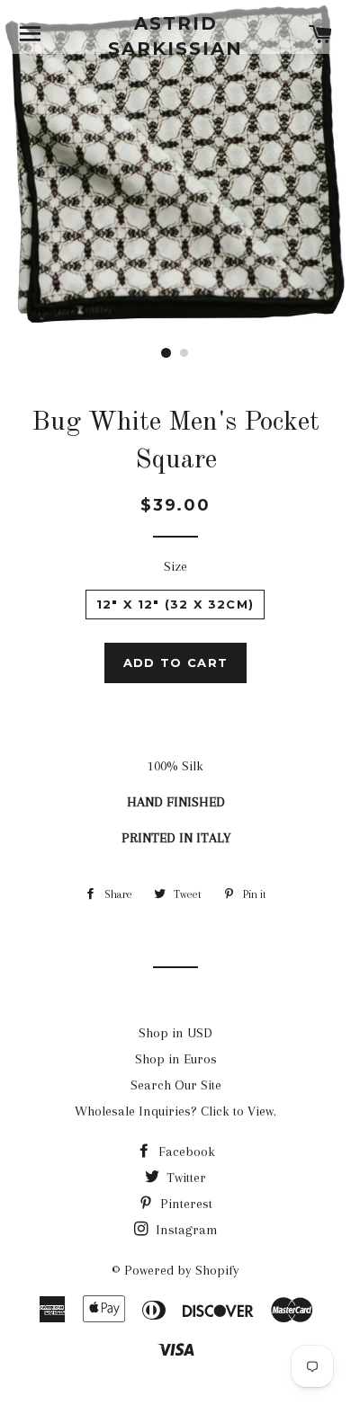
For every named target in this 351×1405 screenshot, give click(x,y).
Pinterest (184, 1204)
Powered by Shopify (181, 1270)
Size (175, 566)
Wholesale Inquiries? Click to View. (175, 1111)
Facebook (185, 1151)
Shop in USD (175, 1033)
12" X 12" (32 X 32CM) (175, 604)
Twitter (184, 1177)
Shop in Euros (176, 1059)
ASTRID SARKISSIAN (175, 36)
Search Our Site (175, 1085)
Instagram (185, 1230)
